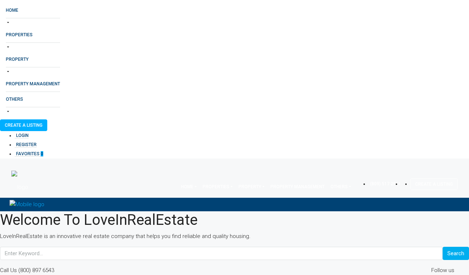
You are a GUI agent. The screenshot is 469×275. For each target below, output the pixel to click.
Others (14, 99)
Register (26, 144)
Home (12, 10)
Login (22, 135)
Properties (19, 34)
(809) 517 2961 (385, 183)
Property (17, 59)
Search (455, 253)
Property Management (33, 83)
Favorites (29, 153)
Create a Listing (24, 125)
